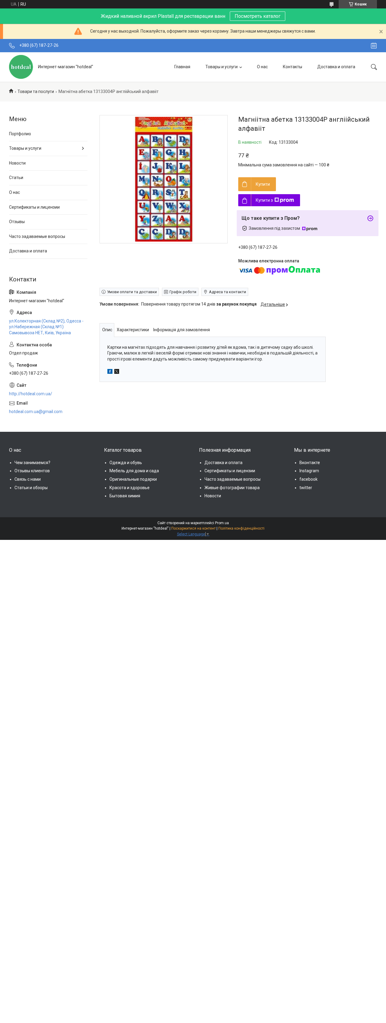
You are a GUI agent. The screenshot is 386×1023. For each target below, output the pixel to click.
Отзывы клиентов (32, 470)
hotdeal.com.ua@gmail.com (35, 411)
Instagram (309, 470)
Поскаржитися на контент (193, 528)
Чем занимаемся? (32, 462)
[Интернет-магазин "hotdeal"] (21, 67)
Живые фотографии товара (232, 487)
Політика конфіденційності (241, 528)
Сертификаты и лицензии (34, 207)
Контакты (292, 66)
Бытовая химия (124, 495)
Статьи (16, 177)
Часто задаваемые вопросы (37, 236)
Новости (17, 163)
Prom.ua (222, 523)
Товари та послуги (35, 91)
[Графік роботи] (374, 45)
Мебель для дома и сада (134, 470)
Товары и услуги (221, 66)
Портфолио (20, 133)
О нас (262, 66)
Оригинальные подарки (133, 479)
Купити (263, 184)
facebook (308, 479)
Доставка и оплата (336, 66)
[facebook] (109, 372)
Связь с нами (27, 479)
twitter (305, 487)
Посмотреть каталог (257, 16)
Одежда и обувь (125, 462)
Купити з (264, 200)
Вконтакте (309, 462)
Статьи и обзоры (31, 487)
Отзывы (17, 221)
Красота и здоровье (129, 487)
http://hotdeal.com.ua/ (30, 393)
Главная (182, 66)
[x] (116, 372)
